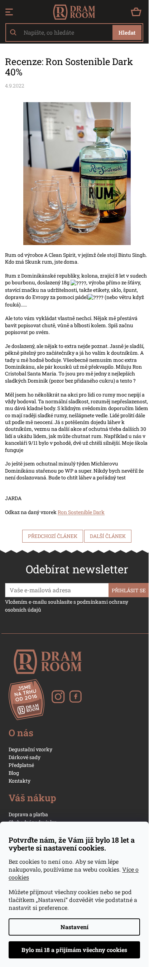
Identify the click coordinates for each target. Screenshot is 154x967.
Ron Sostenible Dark (81, 512)
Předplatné (21, 765)
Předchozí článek (52, 536)
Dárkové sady (24, 757)
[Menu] (9, 12)
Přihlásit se (129, 590)
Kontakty (19, 780)
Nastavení (74, 927)
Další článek (108, 536)
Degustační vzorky (30, 749)
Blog (14, 772)
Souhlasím (74, 949)
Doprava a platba (28, 814)
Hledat (127, 32)
